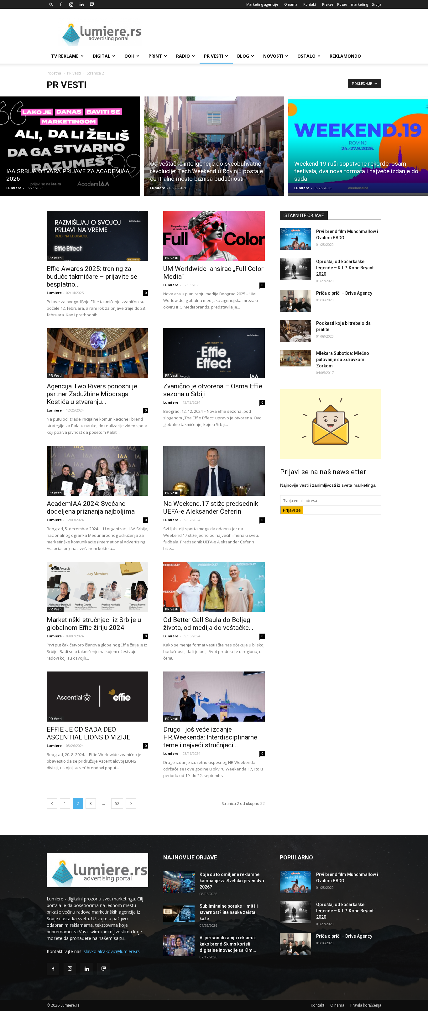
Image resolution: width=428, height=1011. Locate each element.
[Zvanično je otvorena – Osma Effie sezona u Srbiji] (214, 353)
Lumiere (13, 187)
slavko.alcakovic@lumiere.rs (112, 951)
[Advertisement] (267, 32)
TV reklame (65, 56)
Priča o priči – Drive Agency (344, 293)
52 (117, 803)
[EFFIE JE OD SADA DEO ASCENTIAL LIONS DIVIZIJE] (97, 696)
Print (155, 56)
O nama (290, 4)
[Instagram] (71, 4)
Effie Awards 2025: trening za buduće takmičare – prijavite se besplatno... (92, 276)
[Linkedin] (81, 4)
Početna (54, 73)
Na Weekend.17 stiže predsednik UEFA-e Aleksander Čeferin (210, 507)
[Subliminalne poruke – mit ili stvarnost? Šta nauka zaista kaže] (179, 914)
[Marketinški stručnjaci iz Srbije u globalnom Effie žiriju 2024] (97, 587)
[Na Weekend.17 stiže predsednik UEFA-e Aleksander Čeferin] (214, 471)
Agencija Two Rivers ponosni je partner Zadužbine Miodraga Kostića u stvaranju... (92, 394)
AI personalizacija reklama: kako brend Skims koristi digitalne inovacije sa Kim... (228, 944)
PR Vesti (213, 56)
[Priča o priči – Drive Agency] (295, 301)
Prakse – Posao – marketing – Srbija (351, 4)
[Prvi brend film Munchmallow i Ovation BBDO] (295, 239)
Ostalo (306, 56)
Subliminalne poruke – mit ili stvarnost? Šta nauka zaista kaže (229, 912)
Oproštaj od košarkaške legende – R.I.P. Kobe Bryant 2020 (344, 268)
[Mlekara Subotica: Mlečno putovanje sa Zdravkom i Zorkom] (295, 358)
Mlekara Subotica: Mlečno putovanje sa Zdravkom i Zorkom (342, 359)
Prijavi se (292, 510)
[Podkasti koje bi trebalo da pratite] (295, 331)
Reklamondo (345, 56)
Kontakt (309, 4)
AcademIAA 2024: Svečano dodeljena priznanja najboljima (91, 507)
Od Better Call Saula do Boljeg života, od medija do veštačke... (208, 623)
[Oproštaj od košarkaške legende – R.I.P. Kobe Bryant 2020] (295, 269)
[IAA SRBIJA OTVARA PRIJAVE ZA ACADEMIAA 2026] (70, 146)
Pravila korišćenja (365, 1005)
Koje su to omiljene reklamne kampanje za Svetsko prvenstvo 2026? (232, 880)
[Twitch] (92, 4)
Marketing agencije (262, 4)
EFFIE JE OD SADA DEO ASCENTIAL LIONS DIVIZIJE (88, 733)
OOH (129, 56)
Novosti (273, 56)
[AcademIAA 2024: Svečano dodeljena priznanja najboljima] (97, 471)
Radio (183, 56)
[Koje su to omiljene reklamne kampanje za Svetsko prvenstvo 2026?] (179, 882)
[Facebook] (60, 4)
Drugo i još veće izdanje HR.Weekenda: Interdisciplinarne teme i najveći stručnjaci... (210, 737)
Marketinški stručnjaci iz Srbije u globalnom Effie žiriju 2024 (94, 623)
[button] (51, 4)
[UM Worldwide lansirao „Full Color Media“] (214, 236)
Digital (101, 56)
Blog (243, 56)
